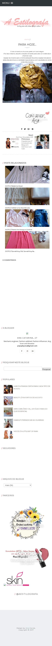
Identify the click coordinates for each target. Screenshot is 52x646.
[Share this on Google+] (29, 129)
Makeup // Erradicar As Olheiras (29, 420)
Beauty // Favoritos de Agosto (28, 398)
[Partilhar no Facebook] (21, 129)
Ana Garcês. (31, 628)
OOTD (27, 39)
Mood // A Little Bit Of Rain (26, 431)
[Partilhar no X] (25, 129)
